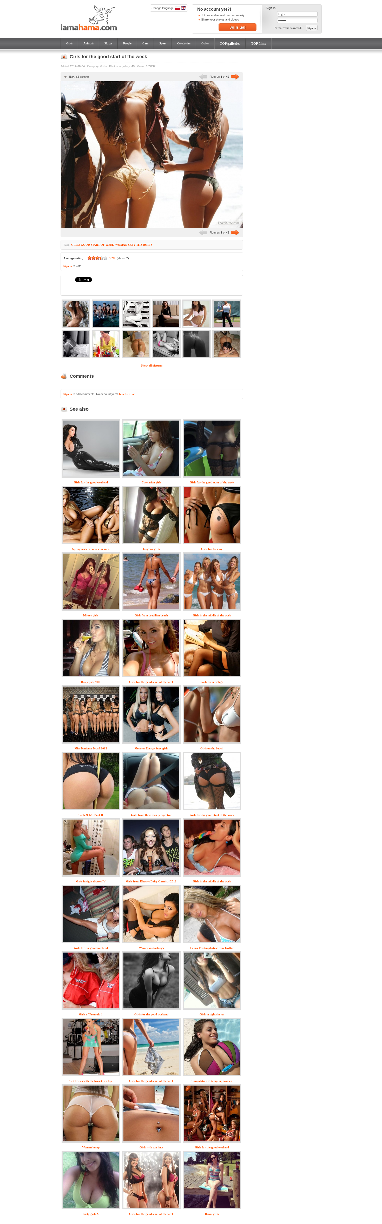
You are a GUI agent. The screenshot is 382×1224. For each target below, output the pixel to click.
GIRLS (75, 244)
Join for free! (126, 394)
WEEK (110, 244)
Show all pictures (79, 76)
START (95, 244)
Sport (162, 43)
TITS (139, 244)
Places (108, 43)
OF (103, 244)
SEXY (131, 244)
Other (205, 43)
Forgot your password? (288, 27)
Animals (88, 43)
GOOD (85, 244)
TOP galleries (230, 43)
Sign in (67, 266)
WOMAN (121, 244)
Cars (145, 43)
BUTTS (147, 244)
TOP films (258, 43)
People (127, 43)
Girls (69, 43)
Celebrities (183, 43)
